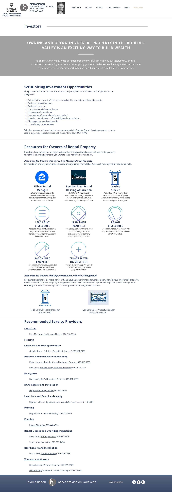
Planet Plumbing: (37, 425)
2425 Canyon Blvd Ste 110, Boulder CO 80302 (11, 15)
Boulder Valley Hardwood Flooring (56, 367)
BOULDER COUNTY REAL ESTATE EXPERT (42, 7)
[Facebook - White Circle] (139, 482)
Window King (35, 470)
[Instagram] (134, 482)
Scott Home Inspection (40, 442)
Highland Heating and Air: (41, 390)
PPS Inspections (48, 436)
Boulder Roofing (49, 453)
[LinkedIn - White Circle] (143, 482)
